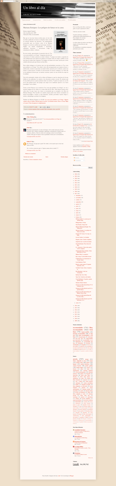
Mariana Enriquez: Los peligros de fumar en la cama (83, 231)
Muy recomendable (48, 109)
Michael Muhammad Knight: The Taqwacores (83, 227)
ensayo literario (89, 381)
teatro (88, 369)
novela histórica (85, 364)
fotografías (85, 412)
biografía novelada (86, 384)
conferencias (77, 403)
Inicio (47, 157)
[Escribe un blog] (45, 107)
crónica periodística (88, 383)
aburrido (76, 349)
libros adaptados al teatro (79, 394)
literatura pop (81, 420)
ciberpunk (84, 418)
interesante (90, 337)
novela (75, 359)
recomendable (78, 327)
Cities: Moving (30, 117)
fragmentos (75, 420)
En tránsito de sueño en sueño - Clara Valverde (82, 448)
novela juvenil (84, 408)
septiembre (78, 202)
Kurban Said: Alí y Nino (81, 275)
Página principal (26, 20)
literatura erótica (89, 411)
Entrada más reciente (28, 157)
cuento (81, 391)
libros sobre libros (85, 375)
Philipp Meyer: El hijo (81, 222)
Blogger (72, 475)
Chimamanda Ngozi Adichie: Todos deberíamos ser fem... (84, 251)
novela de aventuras (88, 400)
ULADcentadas (72, 20)
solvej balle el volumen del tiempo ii (83, 80)
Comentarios (78, 160)
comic (82, 378)
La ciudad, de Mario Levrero (81, 454)
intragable (83, 344)
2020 (76, 187)
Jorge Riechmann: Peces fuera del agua (83, 244)
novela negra (79, 367)
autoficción (75, 378)
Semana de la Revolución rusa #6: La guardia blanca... (84, 289)
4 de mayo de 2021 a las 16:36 (33, 136)
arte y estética (79, 381)
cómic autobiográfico (86, 415)
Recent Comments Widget (88, 141)
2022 (76, 182)
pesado (84, 349)
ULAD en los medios (60, 20)
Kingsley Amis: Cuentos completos (83, 239)
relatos (54, 109)
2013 (76, 312)
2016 (76, 305)
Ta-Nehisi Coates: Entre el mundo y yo (84, 268)
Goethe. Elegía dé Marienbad (81, 443)
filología (89, 418)
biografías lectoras (87, 404)
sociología (75, 397)
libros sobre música (85, 376)
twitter (88, 146)
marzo (77, 215)
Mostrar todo (90, 457)
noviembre (78, 197)
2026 (76, 174)
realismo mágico (87, 406)
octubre (78, 199)
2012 (76, 314)
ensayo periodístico (77, 400)
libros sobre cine (85, 395)
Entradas (77, 158)
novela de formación (80, 392)
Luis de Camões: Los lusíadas (82, 237)
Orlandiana (77, 453)
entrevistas (75, 375)
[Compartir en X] (46, 107)
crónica (88, 378)
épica (80, 418)
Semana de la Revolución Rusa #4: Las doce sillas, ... (83, 295)
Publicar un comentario (30, 153)
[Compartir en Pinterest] (49, 107)
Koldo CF (29, 141)
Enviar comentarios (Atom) (36, 159)
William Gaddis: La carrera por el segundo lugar (83, 219)
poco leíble (89, 349)
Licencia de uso (37, 20)
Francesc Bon (81, 63)
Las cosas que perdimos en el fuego (54, 99)
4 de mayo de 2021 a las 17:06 (33, 150)
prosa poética (81, 411)
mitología (75, 406)
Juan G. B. (80, 55)
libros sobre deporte (87, 414)
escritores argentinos (32, 109)
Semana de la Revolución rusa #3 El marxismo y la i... (84, 299)
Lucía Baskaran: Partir (81, 262)
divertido (88, 343)
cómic (81, 369)
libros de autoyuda (88, 421)
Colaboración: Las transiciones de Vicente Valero (83, 259)
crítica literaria (87, 403)
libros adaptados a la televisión (80, 386)
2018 (76, 191)
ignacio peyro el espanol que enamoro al (82, 57)
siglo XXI (58, 109)
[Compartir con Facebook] (48, 107)
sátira (91, 380)
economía (86, 401)
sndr (59, 475)
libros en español (40, 109)
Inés (79, 79)
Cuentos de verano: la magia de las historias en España (82, 431)
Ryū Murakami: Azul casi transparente (81, 272)
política (82, 373)
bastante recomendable (79, 333)
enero (77, 303)
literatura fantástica (88, 370)
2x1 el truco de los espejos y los (82, 124)
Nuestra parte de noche (41, 101)
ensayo (87, 359)
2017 (76, 193)
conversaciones (76, 421)
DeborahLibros (78, 436)
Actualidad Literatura (80, 430)
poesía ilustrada (88, 420)
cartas (80, 406)
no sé (89, 344)
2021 (76, 185)
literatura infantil (86, 389)
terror (87, 362)
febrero (78, 217)
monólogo (82, 417)
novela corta (79, 362)
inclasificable (76, 344)
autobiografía (76, 370)
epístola (81, 421)
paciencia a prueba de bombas (87, 351)
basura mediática (76, 351)
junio (77, 208)
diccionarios (75, 417)
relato (91, 361)
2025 (76, 176)
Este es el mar (61, 101)
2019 (76, 189)
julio (77, 206)
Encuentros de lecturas (80, 441)
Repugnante (78, 341)
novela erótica (76, 408)
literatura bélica (89, 391)
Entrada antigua (64, 157)
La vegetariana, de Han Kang (81, 437)
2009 (76, 320)
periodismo (90, 397)
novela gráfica (89, 366)
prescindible (75, 346)
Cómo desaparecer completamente (37, 103)
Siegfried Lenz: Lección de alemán (83, 241)
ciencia (91, 401)
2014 (76, 310)
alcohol (77, 398)
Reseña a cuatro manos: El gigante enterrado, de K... (83, 265)
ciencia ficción (77, 366)
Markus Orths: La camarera (82, 254)
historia (74, 369)
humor (74, 364)
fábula (87, 417)
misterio (82, 397)
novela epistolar (83, 409)
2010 (76, 318)
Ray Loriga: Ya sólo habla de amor (83, 256)
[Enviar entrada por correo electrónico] (40, 107)
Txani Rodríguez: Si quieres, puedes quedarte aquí (84, 279)
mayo (77, 210)
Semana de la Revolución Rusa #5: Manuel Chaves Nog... (83, 292)
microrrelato (78, 401)
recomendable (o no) (88, 340)
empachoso (82, 346)
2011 (76, 316)
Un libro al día (34, 7)
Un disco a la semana (78, 151)
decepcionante (82, 337)
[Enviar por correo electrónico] (43, 107)
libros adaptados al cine (79, 361)
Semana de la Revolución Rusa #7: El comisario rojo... (84, 285)
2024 (76, 178)
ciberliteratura (76, 415)
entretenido (80, 343)
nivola (74, 423)
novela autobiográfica (80, 372)
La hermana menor (52, 101)
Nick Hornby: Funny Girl (81, 224)
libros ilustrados (76, 380)
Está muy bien (79, 338)
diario (89, 392)
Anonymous (81, 72)
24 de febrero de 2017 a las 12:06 (34, 122)
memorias (85, 380)
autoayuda (77, 412)
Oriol (28, 127)
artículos (83, 387)
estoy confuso (90, 348)
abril (77, 212)
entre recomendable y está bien (83, 336)
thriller (77, 384)
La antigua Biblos (79, 446)
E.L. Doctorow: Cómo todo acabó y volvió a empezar (84, 247)
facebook (84, 146)
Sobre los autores (47, 20)
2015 (76, 307)
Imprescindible (85, 332)
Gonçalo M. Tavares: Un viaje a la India (83, 234)
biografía (88, 373)
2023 (76, 180)
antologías (78, 383)
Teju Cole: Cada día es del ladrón (83, 277)
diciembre (78, 195)
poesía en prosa (76, 404)
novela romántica (86, 398)
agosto (77, 204)
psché (80, 349)
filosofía (75, 376)
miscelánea (75, 391)
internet (79, 414)
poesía (88, 367)
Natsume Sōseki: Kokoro (81, 282)
